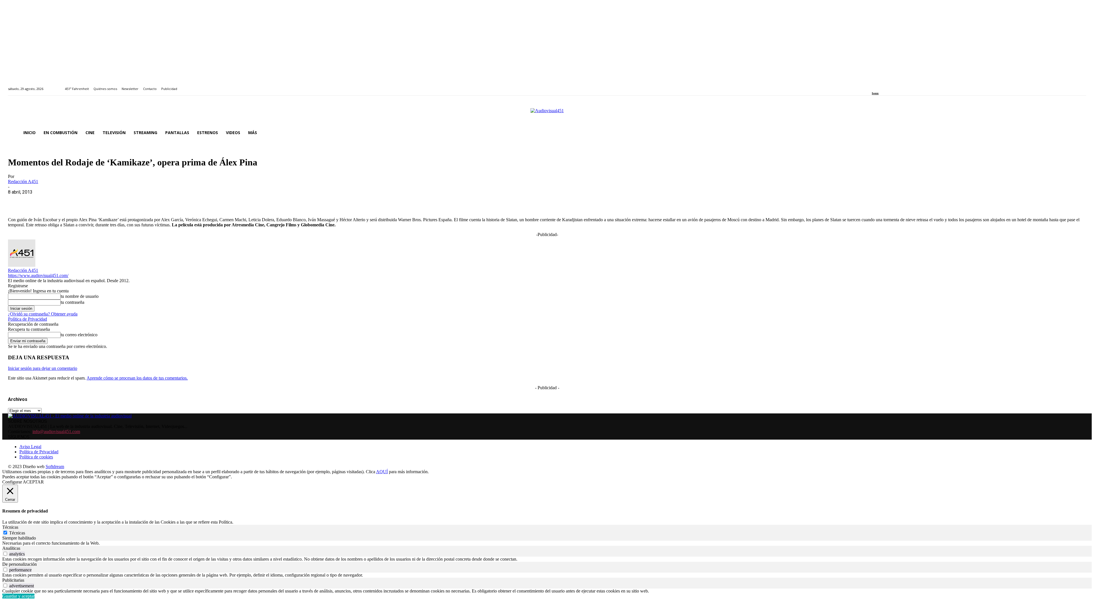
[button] (1079, 133)
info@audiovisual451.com (56, 431)
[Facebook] (873, 85)
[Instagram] (880, 85)
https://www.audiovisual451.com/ (38, 275)
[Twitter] (893, 85)
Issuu (875, 93)
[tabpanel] (547, 543)
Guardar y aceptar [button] (18, 596)
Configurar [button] (12, 481)
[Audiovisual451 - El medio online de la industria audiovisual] (547, 113)
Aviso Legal (30, 446)
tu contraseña (72, 302)
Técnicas (17, 532)
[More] (140, 201)
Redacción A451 (23, 181)
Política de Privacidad (27, 319)
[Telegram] (120, 200)
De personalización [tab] (19, 564)
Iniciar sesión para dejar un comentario (42, 368)
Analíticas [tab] (11, 548)
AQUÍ (382, 471)
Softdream (55, 466)
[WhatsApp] (58, 200)
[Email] (99, 200)
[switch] (5, 553)
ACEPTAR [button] (33, 481)
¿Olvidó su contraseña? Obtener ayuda (42, 313)
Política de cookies (36, 456)
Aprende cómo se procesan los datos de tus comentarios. (137, 378)
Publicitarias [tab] (13, 580)
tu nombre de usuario (80, 296)
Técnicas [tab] (10, 527)
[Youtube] (899, 85)
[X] (37, 200)
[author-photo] (21, 265)
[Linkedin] (886, 85)
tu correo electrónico (79, 334)
